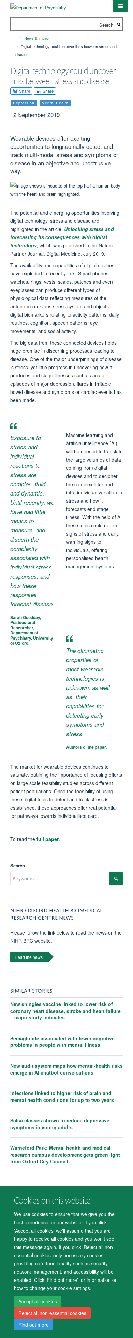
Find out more (33, 1324)
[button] (120, 6)
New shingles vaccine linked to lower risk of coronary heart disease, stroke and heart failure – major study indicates (65, 1011)
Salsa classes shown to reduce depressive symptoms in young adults (59, 1124)
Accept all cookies (37, 1301)
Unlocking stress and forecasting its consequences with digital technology (62, 237)
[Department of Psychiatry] (38, 5)
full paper (47, 839)
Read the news (29, 957)
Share (24, 91)
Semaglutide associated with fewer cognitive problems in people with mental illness (62, 1041)
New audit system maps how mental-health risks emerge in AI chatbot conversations (66, 1069)
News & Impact (36, 38)
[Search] (118, 24)
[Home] (16, 38)
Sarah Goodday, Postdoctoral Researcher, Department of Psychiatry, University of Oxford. (31, 630)
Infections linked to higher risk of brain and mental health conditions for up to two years (62, 1096)
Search (17, 865)
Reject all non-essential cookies (52, 1313)
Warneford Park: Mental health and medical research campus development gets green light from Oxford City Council (65, 1154)
